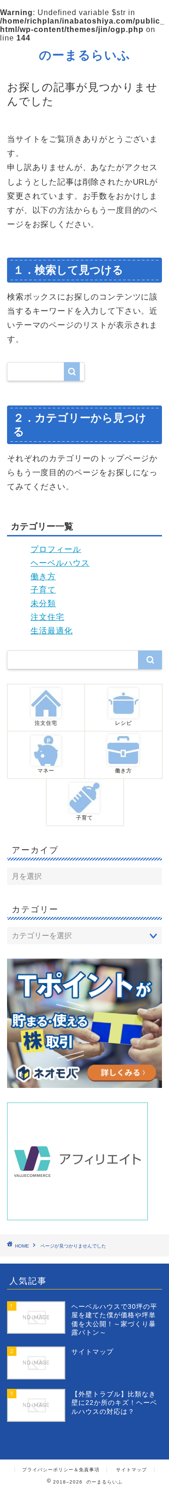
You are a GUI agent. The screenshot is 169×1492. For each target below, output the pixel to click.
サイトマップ (131, 1469)
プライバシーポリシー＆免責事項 (61, 1469)
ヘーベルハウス (60, 563)
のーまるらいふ (85, 54)
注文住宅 (47, 617)
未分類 (43, 603)
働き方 (43, 576)
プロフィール (56, 549)
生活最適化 (52, 630)
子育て (43, 589)
